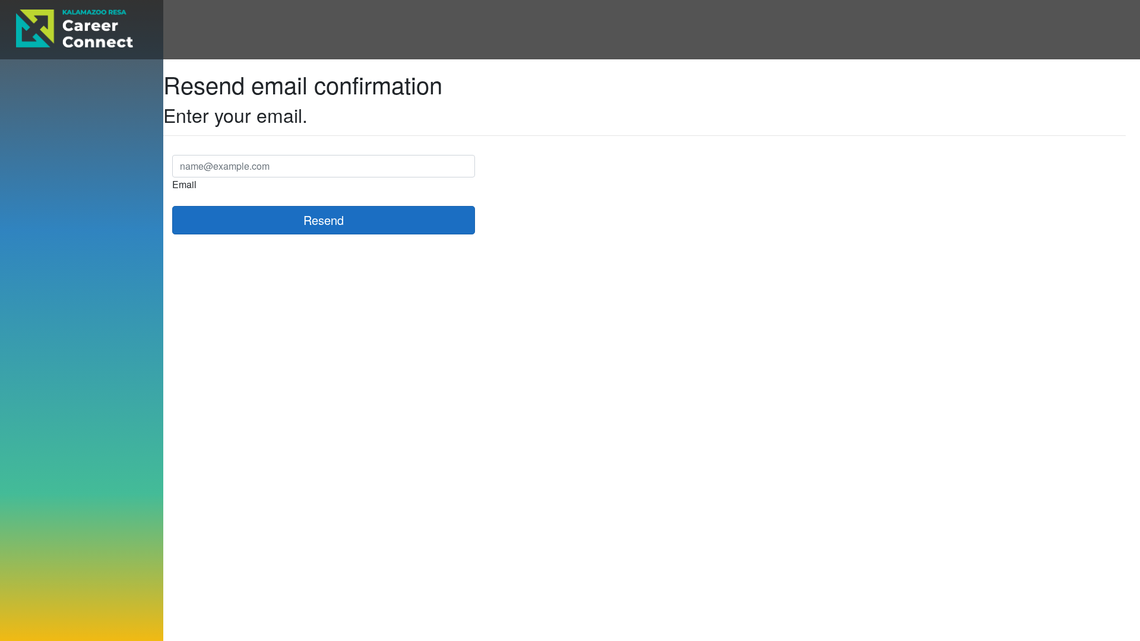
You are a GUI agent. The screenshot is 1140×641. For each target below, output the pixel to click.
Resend (323, 220)
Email (184, 184)
